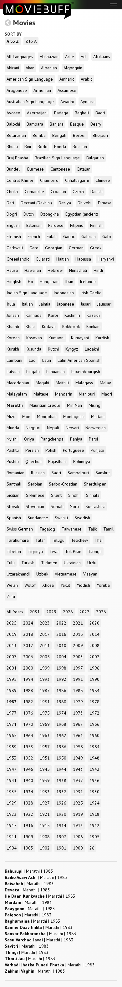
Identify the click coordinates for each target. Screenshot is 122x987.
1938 (61, 780)
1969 (45, 724)
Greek (95, 248)
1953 (12, 758)
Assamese (67, 90)
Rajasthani (57, 461)
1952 (28, 758)
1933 (45, 792)
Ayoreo (13, 113)
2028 (68, 612)
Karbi (53, 315)
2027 (84, 612)
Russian (38, 473)
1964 (28, 735)
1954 (94, 747)
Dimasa (104, 203)
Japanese (65, 304)
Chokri (12, 191)
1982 (28, 702)
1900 (78, 848)
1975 (45, 713)
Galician (88, 236)
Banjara (57, 124)
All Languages (20, 56)
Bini (27, 146)
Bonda (60, 146)
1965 (12, 735)
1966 (94, 724)
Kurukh (13, 349)
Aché (69, 56)
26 (91, 848)
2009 (78, 645)
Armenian (42, 90)
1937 (78, 780)
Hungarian (49, 281)
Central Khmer (20, 180)
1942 (94, 769)
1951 (45, 758)
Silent (56, 495)
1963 (45, 735)
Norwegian (95, 428)
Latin (46, 360)
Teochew (79, 540)
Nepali (53, 428)
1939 (45, 780)
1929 (12, 803)
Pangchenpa (52, 439)
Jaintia (44, 304)
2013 (12, 645)
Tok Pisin (73, 551)
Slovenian (35, 506)
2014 (94, 634)
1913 (78, 825)
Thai (98, 540)
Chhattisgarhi (77, 180)
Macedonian (18, 383)
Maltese (40, 394)
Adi (84, 56)
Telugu (58, 540)
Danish (96, 191)
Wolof (30, 585)
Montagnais (73, 416)
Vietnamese (66, 574)
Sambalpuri (78, 473)
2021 (78, 623)
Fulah (52, 236)
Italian (27, 304)
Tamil (108, 529)
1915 (45, 825)
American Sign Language (30, 79)
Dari (10, 203)
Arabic (86, 79)
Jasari (86, 304)
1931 (78, 792)
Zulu (11, 596)
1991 (78, 679)
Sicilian (13, 495)
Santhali (14, 484)
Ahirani (13, 68)
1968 (61, 724)
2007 (12, 657)
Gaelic (69, 236)
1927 (45, 803)
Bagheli (82, 113)
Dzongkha (49, 214)
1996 (94, 668)
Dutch (28, 214)
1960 (94, 735)
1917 (12, 825)
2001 (12, 668)
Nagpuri (33, 428)
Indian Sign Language (27, 293)
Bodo (43, 146)
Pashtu (13, 450)
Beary (95, 124)
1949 (78, 758)
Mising (94, 405)
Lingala (33, 371)
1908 (45, 837)
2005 (45, 657)
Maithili (62, 383)
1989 (12, 690)
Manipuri (87, 394)
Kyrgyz (71, 349)
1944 (61, 769)
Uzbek (42, 574)
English (13, 225)
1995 (12, 679)
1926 (61, 803)
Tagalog (47, 529)
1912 (94, 825)
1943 (78, 769)
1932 (61, 792)
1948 (94, 758)
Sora (74, 506)
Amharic (66, 79)
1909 (28, 837)
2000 (28, 668)
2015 (78, 634)
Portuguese (73, 450)
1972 (94, 713)
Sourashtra (95, 506)
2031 (35, 612)
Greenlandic (18, 259)
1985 (78, 690)
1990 (94, 679)
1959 (12, 747)
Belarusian (16, 135)
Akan (30, 68)
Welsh (12, 585)
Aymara (87, 101)
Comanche (34, 191)
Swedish (82, 518)
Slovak (13, 506)
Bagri (100, 113)
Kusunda (33, 349)
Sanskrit (102, 473)
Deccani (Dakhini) (36, 203)
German (76, 248)
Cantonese (60, 169)
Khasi (30, 326)
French (34, 236)
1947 (12, 769)
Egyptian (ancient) (81, 214)
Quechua (33, 461)
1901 (61, 848)
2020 (94, 623)
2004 (61, 657)
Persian (32, 450)
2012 (28, 645)
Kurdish (102, 338)
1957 (45, 747)
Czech (78, 191)
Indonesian (63, 293)
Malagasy (84, 383)
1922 (28, 814)
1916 (28, 825)
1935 (12, 792)
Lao (32, 360)
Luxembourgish (85, 371)
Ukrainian (72, 563)
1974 (61, 713)
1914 (61, 825)
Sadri (56, 473)
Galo (106, 236)
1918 (94, 814)
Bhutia (12, 146)
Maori (106, 394)
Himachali (78, 270)
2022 (61, 623)
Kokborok (71, 326)
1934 (28, 792)
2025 (12, 623)
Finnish (96, 225)
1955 (78, 747)
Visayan (90, 574)
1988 (28, 690)
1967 (78, 724)
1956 (61, 747)
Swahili (61, 518)
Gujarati (43, 259)
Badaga (61, 113)
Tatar (40, 540)
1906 (78, 837)
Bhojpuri (100, 135)
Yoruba (103, 585)
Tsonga (95, 551)
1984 (94, 690)
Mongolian (47, 416)
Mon (26, 416)
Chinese (102, 180)
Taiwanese (72, 529)
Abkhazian (49, 56)
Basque (77, 124)
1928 (28, 803)
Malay (105, 383)
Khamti (13, 326)
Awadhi (67, 101)
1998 (61, 668)
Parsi (93, 439)
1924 (94, 803)
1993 (45, 679)
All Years (15, 612)
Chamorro (49, 180)
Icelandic (88, 281)
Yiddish (83, 585)
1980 (61, 702)
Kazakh (93, 315)
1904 (12, 848)
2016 (61, 634)
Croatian (58, 191)
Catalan (83, 169)
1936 (94, 780)
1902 (45, 848)
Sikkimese (35, 495)
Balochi (13, 124)
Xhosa (48, 585)
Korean (13, 338)
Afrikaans (101, 56)
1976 (28, 713)
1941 (12, 780)
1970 (28, 724)
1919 (78, 814)
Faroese (56, 225)
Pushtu (13, 461)
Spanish (14, 518)
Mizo (11, 416)
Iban (69, 281)
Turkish (27, 563)
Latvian (13, 371)
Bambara (35, 124)
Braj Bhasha (17, 158)
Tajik (92, 529)
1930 (94, 792)
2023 (45, 623)
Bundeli (14, 169)
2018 (28, 634)
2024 (28, 623)
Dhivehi (84, 203)
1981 (45, 702)
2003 (78, 657)
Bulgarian (95, 158)
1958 (28, 747)
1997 (78, 668)
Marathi (15, 405)
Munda (13, 428)
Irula (11, 304)
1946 (28, 769)
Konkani (93, 326)
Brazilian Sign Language (57, 158)
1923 (12, 814)
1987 (45, 690)
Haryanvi (106, 259)
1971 (12, 724)
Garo (33, 248)
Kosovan (34, 338)
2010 (61, 645)
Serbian (35, 484)
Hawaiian (32, 270)
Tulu (11, 563)
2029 (51, 612)
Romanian (15, 473)
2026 (101, 612)
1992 (61, 679)
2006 (28, 657)
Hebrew (55, 270)
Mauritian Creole (44, 405)
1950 (61, 758)
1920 (61, 814)
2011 (45, 645)
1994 (28, 679)
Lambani (14, 360)
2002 (94, 657)
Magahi (42, 383)
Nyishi (12, 439)
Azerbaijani (37, 113)
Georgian (53, 248)
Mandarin (63, 394)
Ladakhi (92, 349)
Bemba (39, 135)
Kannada (34, 315)
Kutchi (53, 349)
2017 (45, 634)
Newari (72, 428)
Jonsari (13, 315)
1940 (28, 780)
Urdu (91, 563)
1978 (94, 702)
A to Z (13, 41)
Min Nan (74, 405)
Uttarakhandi (18, 574)
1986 (61, 690)
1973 (78, 713)
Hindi (98, 270)
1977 (12, 713)
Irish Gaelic (90, 293)
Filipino (77, 225)
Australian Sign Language (30, 101)
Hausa (12, 270)
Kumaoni (56, 338)
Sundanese (38, 518)
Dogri (12, 214)
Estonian (34, 225)
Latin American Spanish (79, 360)
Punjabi (97, 450)
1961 (78, 735)
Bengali (59, 135)
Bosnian (80, 146)
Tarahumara (18, 540)
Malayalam (17, 394)
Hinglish (14, 281)
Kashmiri (72, 315)
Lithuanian (55, 371)
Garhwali (15, 248)
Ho (30, 281)
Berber (79, 135)
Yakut (65, 585)
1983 (12, 702)
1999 (45, 668)
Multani (97, 416)
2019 (12, 634)
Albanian (49, 68)
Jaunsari (104, 304)
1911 (12, 837)
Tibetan (14, 551)
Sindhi (73, 495)
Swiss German (20, 529)
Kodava (49, 326)
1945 (45, 769)
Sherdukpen (95, 484)
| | (29, 871)
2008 (94, 645)
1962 (61, 735)
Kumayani (80, 338)
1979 (78, 702)
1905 (94, 837)
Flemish (14, 236)
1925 (78, 803)
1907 (61, 837)
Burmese (35, 169)
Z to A (31, 41)
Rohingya (81, 461)
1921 (45, 814)
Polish (50, 450)
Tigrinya (35, 551)
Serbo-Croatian (63, 484)
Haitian (62, 259)
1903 (28, 848)
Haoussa (83, 259)
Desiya (64, 203)
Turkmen (49, 563)
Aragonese (17, 90)
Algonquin (73, 68)
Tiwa (53, 551)
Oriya (29, 439)
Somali (57, 506)
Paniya (76, 439)
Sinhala (92, 495)
